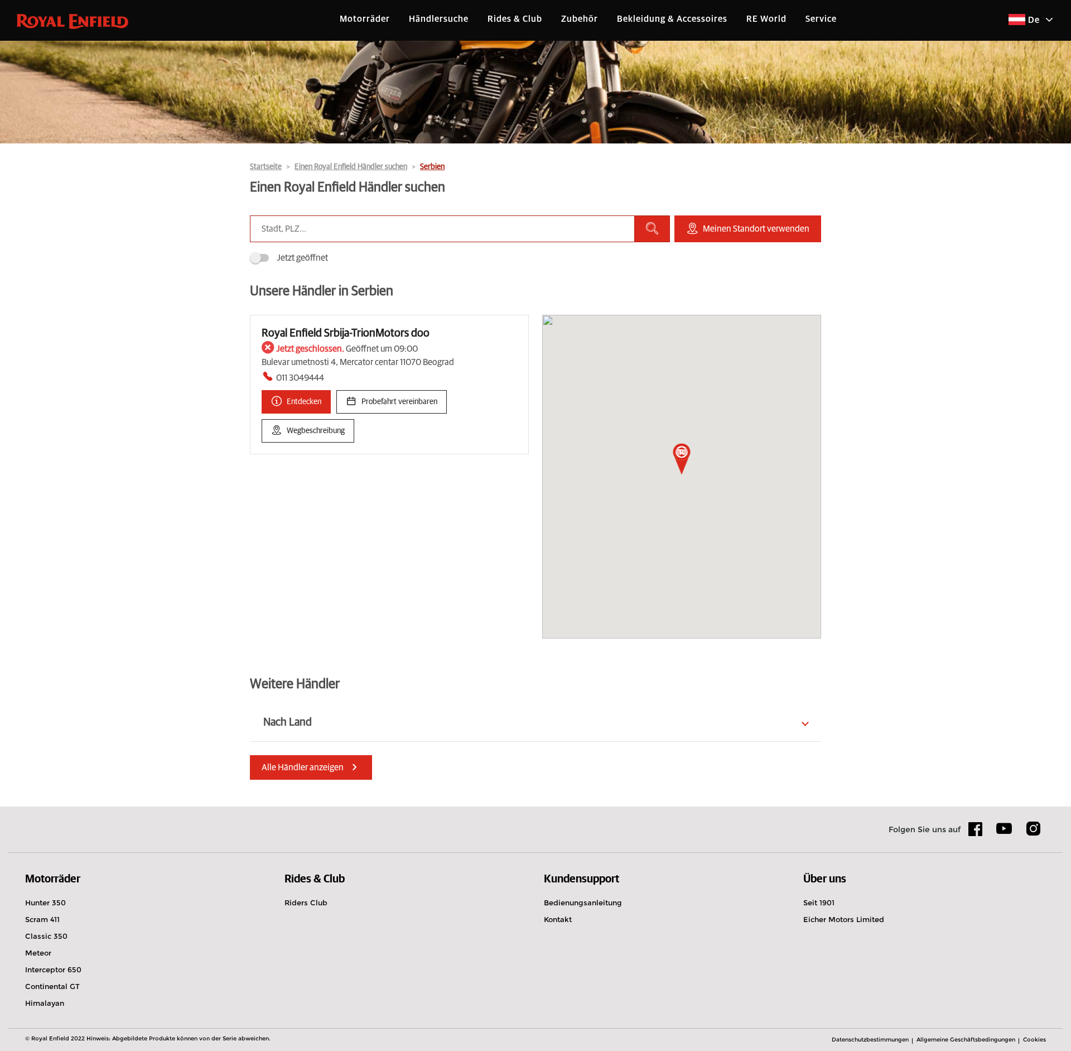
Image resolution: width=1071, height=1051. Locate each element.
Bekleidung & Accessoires (672, 19)
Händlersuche (439, 19)
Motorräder (365, 19)
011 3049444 (300, 377)
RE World (766, 19)
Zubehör (579, 19)
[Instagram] (1033, 833)
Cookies (1034, 1039)
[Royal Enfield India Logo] (72, 21)
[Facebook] (975, 833)
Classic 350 (46, 936)
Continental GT (52, 986)
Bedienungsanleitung (583, 902)
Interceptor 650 (53, 969)
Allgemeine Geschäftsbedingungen (965, 1039)
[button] (682, 460)
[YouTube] (1004, 833)
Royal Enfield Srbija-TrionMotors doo (346, 333)
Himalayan (44, 1003)
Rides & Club (515, 19)
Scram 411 (42, 919)
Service (821, 19)
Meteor (38, 952)
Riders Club (305, 902)
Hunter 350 (45, 902)
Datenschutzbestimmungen (870, 1039)
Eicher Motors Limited (843, 919)
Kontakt (558, 919)
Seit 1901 (818, 902)
